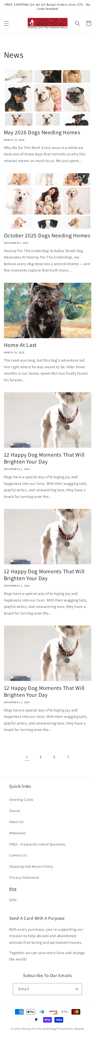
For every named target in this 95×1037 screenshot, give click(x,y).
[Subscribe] (76, 989)
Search (14, 810)
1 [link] (27, 756)
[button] (6, 23)
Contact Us (18, 855)
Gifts (12, 899)
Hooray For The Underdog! (39, 1028)
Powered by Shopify (70, 1028)
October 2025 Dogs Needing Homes (47, 235)
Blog (13, 888)
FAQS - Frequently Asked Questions (37, 844)
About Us (16, 821)
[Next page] (68, 756)
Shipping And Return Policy (31, 866)
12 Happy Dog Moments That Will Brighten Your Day (44, 458)
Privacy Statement (24, 877)
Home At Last (20, 344)
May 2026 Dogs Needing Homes (42, 132)
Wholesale (17, 833)
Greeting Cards (21, 799)
